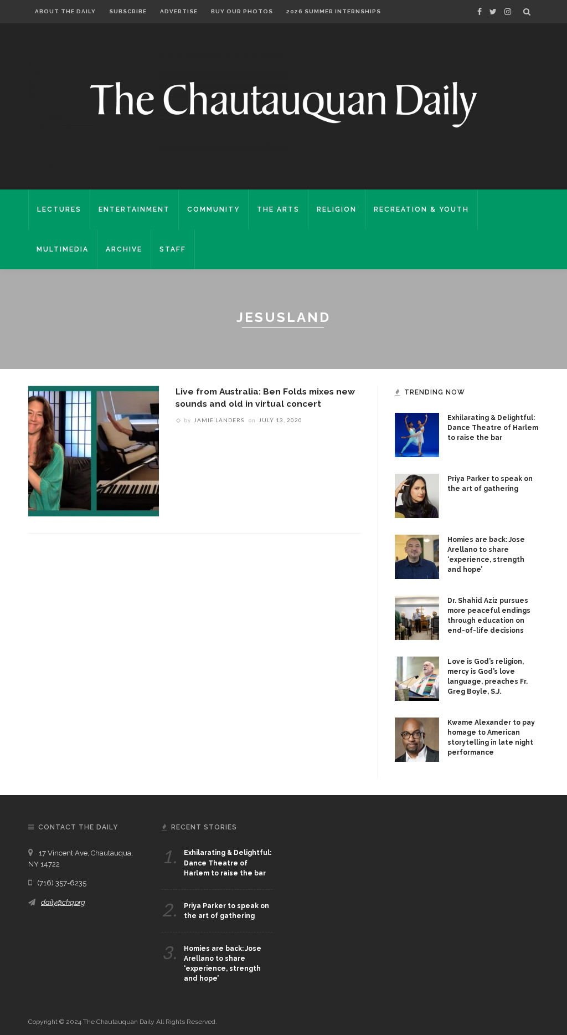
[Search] (527, 11)
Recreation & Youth (421, 209)
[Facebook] (479, 11)
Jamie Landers (219, 420)
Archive (124, 249)
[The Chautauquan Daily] (283, 103)
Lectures (59, 209)
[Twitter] (493, 11)
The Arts (278, 209)
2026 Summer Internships (333, 11)
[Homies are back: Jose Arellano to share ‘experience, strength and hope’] (417, 556)
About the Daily (65, 11)
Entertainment (134, 209)
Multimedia (63, 249)
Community (213, 209)
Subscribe (128, 11)
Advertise (179, 11)
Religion (337, 209)
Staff (172, 249)
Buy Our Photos (242, 11)
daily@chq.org (63, 902)
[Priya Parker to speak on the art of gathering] (417, 495)
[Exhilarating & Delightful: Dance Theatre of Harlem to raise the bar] (417, 434)
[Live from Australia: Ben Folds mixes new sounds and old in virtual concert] (93, 449)
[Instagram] (508, 11)
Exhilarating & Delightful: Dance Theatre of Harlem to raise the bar (492, 428)
